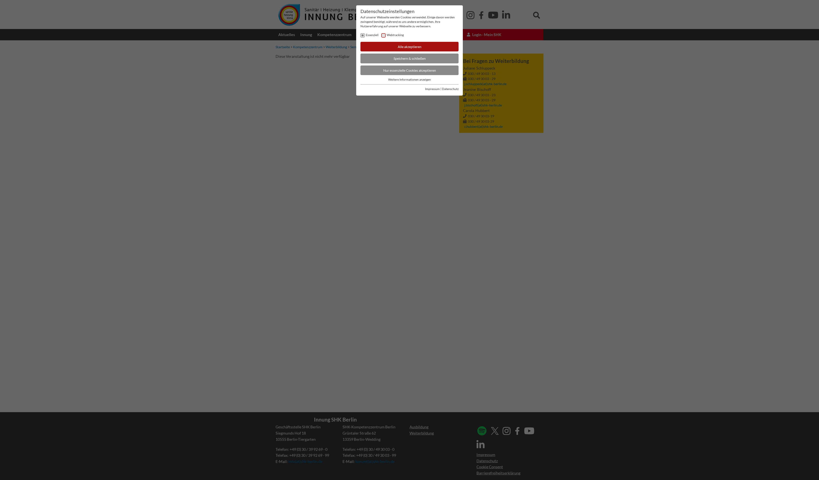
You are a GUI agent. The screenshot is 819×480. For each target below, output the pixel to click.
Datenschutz (450, 89)
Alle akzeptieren (409, 47)
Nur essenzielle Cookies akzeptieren (409, 70)
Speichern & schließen (410, 58)
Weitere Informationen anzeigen (409, 79)
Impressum (432, 89)
